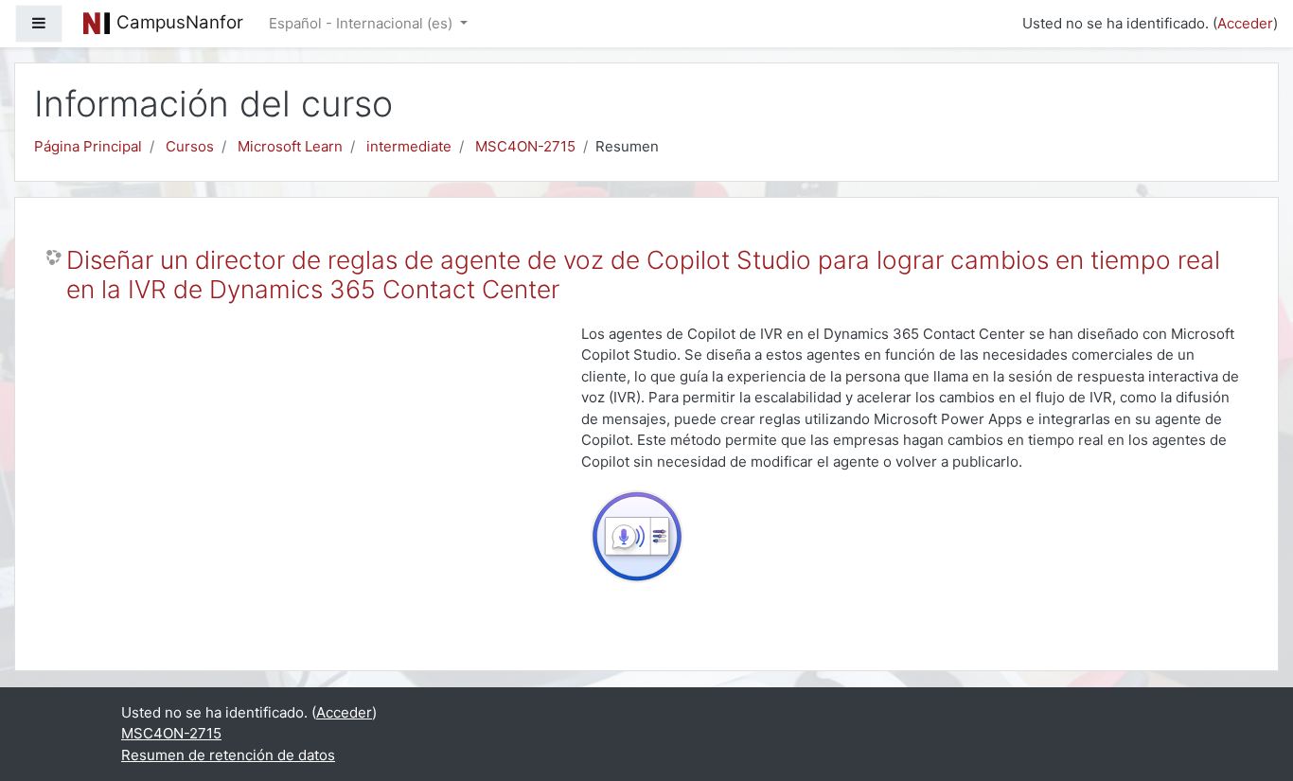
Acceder (1245, 23)
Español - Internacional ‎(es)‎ (362, 23)
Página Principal (88, 146)
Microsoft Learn (290, 146)
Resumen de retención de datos (228, 755)
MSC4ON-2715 (525, 146)
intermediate (409, 146)
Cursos (190, 146)
